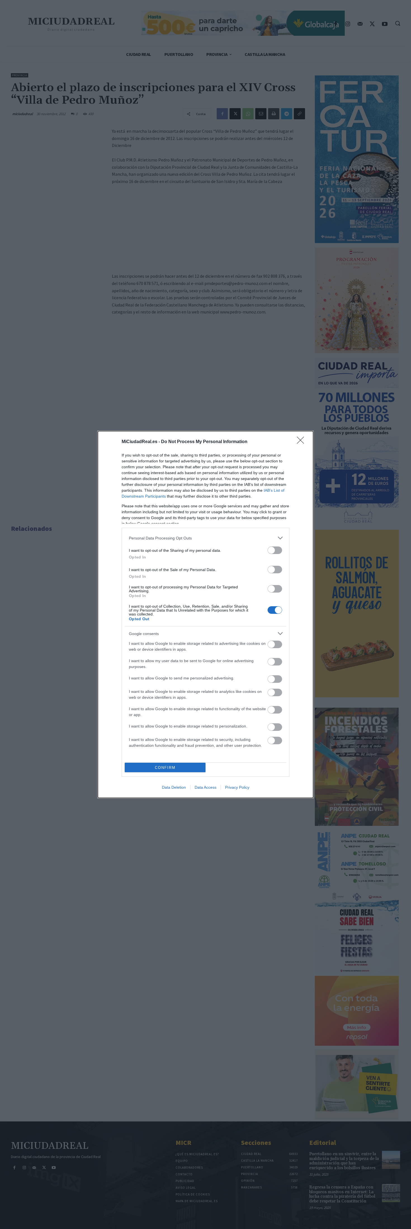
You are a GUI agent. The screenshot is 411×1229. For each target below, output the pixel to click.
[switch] (275, 550)
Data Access (205, 787)
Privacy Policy (237, 787)
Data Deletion (174, 787)
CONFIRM (165, 768)
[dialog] (205, 614)
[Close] (302, 442)
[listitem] (205, 538)
